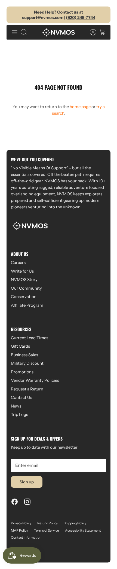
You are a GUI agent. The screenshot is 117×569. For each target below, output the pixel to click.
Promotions (22, 371)
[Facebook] (14, 501)
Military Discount (27, 363)
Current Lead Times (29, 337)
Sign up (27, 481)
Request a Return (27, 389)
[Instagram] (27, 501)
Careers (18, 262)
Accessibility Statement (83, 530)
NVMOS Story (24, 279)
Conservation (23, 296)
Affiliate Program (27, 305)
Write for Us (22, 271)
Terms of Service (46, 530)
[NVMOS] (58, 32)
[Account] (90, 32)
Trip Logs (19, 414)
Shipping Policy (75, 523)
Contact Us (21, 397)
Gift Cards (20, 346)
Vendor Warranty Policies (35, 380)
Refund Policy (47, 523)
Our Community (26, 288)
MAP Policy (19, 530)
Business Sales (24, 354)
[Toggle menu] (15, 32)
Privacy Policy (21, 523)
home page (80, 106)
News (16, 406)
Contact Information (26, 537)
